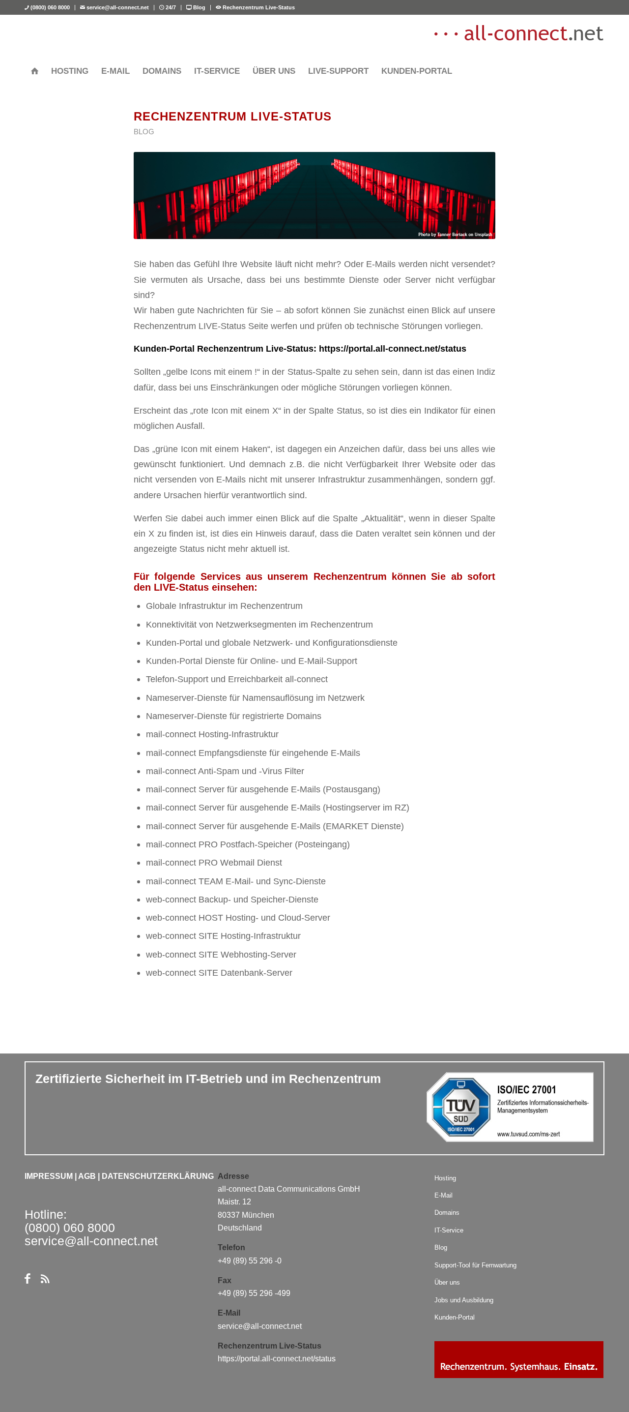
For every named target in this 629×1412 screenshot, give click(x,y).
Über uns (447, 1282)
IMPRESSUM (49, 1176)
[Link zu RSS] (45, 1278)
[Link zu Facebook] (27, 1278)
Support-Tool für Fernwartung (475, 1265)
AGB (87, 1176)
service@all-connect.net (117, 7)
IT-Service (448, 1230)
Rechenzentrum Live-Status (258, 7)
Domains (446, 1212)
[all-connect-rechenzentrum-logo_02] (518, 37)
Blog (198, 7)
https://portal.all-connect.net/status (392, 348)
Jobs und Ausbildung (463, 1300)
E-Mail (443, 1195)
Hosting (445, 1178)
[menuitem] (50, 7)
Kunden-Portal (454, 1317)
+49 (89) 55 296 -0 (250, 1261)
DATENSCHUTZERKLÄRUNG (158, 1176)
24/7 (170, 7)
